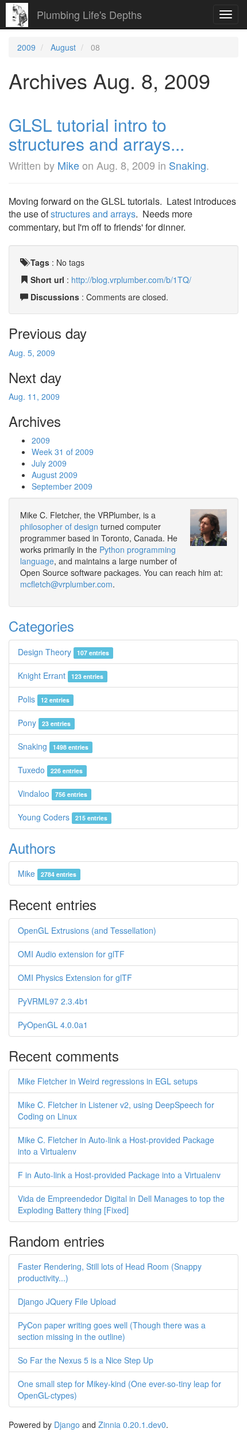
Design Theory (63, 652)
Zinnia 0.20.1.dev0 (132, 1424)
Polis (44, 699)
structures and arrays (93, 213)
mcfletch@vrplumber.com (66, 584)
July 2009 (49, 463)
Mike (68, 165)
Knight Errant (60, 675)
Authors (32, 848)
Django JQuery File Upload (67, 1301)
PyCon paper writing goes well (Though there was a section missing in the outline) (112, 1330)
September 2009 (62, 486)
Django (67, 1424)
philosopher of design (59, 526)
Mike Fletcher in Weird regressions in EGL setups (108, 1081)
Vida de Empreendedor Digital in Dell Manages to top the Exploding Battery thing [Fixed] (121, 1204)
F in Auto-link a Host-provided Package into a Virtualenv (119, 1175)
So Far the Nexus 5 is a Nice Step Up (85, 1360)
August (63, 47)
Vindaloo (52, 793)
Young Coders (62, 817)
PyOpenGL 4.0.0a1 (53, 1024)
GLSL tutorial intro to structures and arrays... (96, 134)
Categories (41, 626)
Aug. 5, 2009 (32, 352)
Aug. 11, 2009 (34, 396)
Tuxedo (50, 770)
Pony (44, 722)
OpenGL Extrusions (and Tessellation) (87, 930)
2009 (26, 47)
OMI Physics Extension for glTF (75, 977)
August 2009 (55, 474)
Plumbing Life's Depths (89, 14)
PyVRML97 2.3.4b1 (53, 1001)
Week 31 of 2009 (63, 451)
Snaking (187, 165)
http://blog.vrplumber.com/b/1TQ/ (131, 279)
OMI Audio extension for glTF (71, 954)
